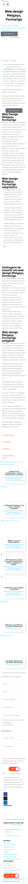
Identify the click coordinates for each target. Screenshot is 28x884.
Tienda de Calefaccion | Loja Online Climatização (14, 661)
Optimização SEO (9, 480)
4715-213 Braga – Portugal (12, 812)
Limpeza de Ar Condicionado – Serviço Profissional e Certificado (14, 473)
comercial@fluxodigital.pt (14, 825)
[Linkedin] (5, 803)
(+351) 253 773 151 (13, 817)
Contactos (8, 805)
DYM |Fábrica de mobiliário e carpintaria (14, 588)
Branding (6, 477)
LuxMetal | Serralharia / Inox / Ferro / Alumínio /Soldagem (14, 507)
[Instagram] (5, 798)
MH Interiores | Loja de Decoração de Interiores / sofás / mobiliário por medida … (14, 562)
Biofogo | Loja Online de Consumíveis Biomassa (14, 625)
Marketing (17, 478)
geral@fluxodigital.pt (12, 814)
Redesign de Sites (18, 480)
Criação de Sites (13, 477)
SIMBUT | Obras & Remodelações (14, 541)
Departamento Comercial (13, 823)
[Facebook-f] (5, 794)
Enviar (13, 769)
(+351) (10, 827)
